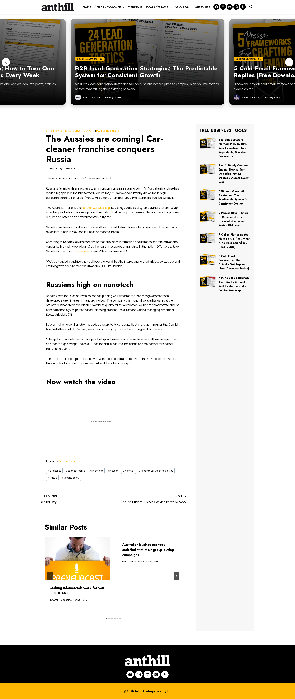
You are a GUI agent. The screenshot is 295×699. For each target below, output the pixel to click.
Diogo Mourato (133, 561)
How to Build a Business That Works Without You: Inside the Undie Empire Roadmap (234, 284)
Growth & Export (84, 130)
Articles (65, 130)
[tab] (106, 618)
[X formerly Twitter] (243, 7)
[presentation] (77, 558)
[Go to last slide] (50, 576)
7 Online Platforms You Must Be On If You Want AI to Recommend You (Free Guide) (234, 241)
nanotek (128, 470)
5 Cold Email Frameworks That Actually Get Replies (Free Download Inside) (234, 262)
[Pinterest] (236, 7)
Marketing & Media (107, 130)
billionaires (54, 470)
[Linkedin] (230, 7)
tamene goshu (70, 477)
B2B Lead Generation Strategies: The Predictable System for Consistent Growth (234, 197)
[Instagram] (223, 7)
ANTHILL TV (52, 130)
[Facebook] (216, 7)
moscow (112, 470)
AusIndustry (49, 499)
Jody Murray (55, 168)
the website (82, 251)
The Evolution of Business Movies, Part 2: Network (153, 499)
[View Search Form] (251, 6)
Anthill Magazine (62, 600)
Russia (52, 477)
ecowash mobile (75, 470)
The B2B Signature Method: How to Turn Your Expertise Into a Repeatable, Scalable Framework (233, 148)
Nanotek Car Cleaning (95, 208)
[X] (165, 674)
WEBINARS (135, 7)
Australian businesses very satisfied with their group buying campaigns (148, 549)
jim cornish (96, 470)
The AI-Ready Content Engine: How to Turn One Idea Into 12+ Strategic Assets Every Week (233, 174)
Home (87, 7)
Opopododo (67, 461)
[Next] (176, 576)
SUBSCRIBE (202, 7)
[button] (6, 62)
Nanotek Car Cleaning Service (155, 470)
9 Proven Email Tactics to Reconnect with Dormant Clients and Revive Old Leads (233, 219)
